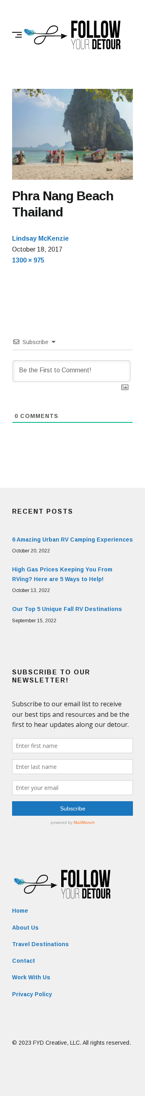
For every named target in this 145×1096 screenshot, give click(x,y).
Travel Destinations (40, 944)
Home (20, 910)
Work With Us (31, 977)
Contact (23, 960)
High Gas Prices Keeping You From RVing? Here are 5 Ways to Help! (62, 574)
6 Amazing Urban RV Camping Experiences (72, 539)
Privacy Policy (32, 994)
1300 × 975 (28, 260)
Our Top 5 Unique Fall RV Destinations (67, 609)
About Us (25, 927)
